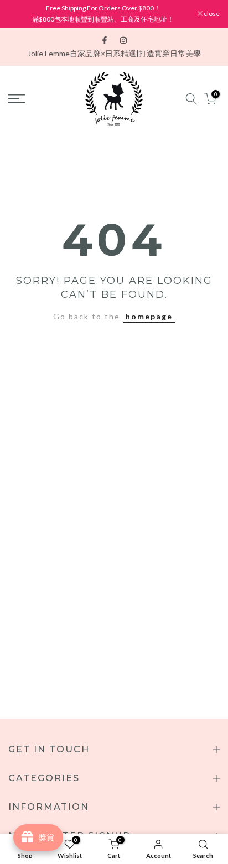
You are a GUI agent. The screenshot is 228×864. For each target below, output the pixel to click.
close (211, 13)
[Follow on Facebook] (104, 40)
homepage (149, 316)
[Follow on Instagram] (123, 40)
